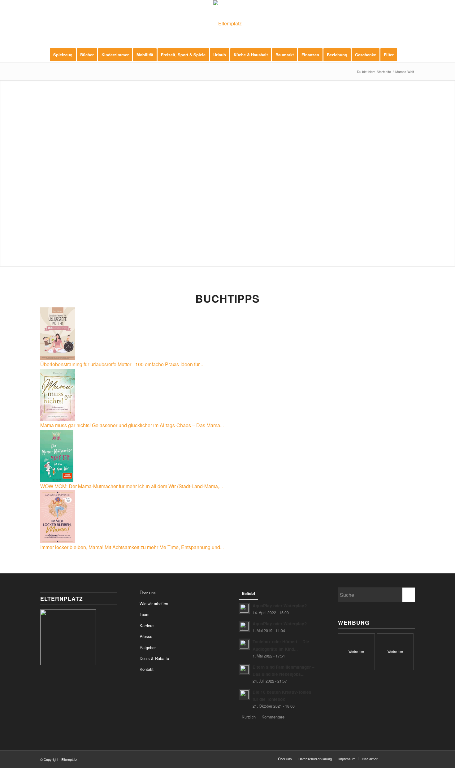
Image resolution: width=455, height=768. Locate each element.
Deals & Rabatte (154, 658)
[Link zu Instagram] (400, 758)
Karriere (147, 625)
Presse (146, 636)
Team (145, 614)
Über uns (148, 593)
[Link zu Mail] (410, 758)
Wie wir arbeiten (154, 603)
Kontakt (147, 669)
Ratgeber (148, 647)
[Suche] (405, 55)
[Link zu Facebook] (391, 758)
